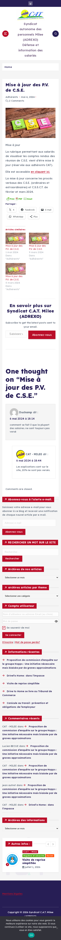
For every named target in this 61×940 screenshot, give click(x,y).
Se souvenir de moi (18, 627)
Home (8, 66)
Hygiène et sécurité (33, 856)
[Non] (57, 928)
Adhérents (12, 97)
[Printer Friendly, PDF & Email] (19, 198)
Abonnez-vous (42, 334)
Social (50, 856)
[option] (30, 859)
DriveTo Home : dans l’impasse (25, 675)
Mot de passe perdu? (27, 642)
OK (31, 935)
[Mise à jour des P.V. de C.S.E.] (16, 238)
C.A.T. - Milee (30, 852)
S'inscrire (7, 642)
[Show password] (56, 621)
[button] (48, 844)
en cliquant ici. (40, 171)
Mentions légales (12, 893)
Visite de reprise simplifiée (23, 683)
